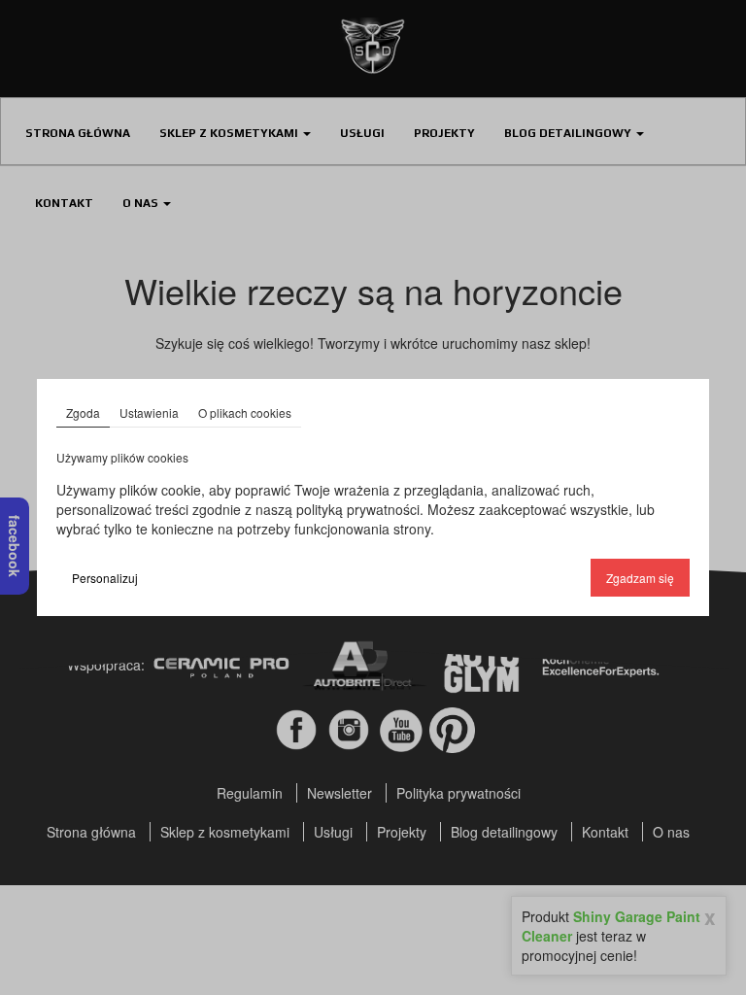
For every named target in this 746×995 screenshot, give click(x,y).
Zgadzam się (640, 577)
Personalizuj (105, 577)
